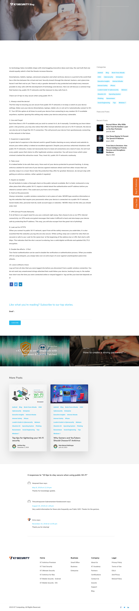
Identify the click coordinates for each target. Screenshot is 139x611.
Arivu (34, 520)
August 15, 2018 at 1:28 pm (43, 506)
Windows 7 (122, 103)
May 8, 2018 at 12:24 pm (42, 487)
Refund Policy (117, 579)
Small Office (75, 562)
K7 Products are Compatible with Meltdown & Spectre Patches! (37, 352)
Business (74, 567)
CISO (99, 77)
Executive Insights (103, 81)
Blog (107, 73)
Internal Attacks (118, 81)
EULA (114, 571)
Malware (124, 90)
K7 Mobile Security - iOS (48, 583)
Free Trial (136, 203)
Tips (114, 103)
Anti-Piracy (116, 575)
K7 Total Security (46, 567)
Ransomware (110, 98)
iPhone (113, 85)
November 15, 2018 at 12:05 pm (44, 524)
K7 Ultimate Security (47, 571)
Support (94, 587)
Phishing (100, 98)
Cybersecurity (108, 77)
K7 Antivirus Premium (48, 562)
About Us (94, 562)
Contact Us (95, 579)
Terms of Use (116, 567)
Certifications (96, 575)
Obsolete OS (102, 94)
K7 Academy (95, 567)
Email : (12, 311)
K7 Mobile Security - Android (50, 579)
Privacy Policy (117, 562)
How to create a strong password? (103, 352)
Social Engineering (104, 103)
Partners (94, 571)
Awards (94, 583)
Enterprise (119, 77)
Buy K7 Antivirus (136, 186)
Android (100, 73)
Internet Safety (102, 85)
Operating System (115, 94)
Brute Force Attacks (118, 73)
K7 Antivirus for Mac (47, 575)
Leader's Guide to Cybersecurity (108, 90)
